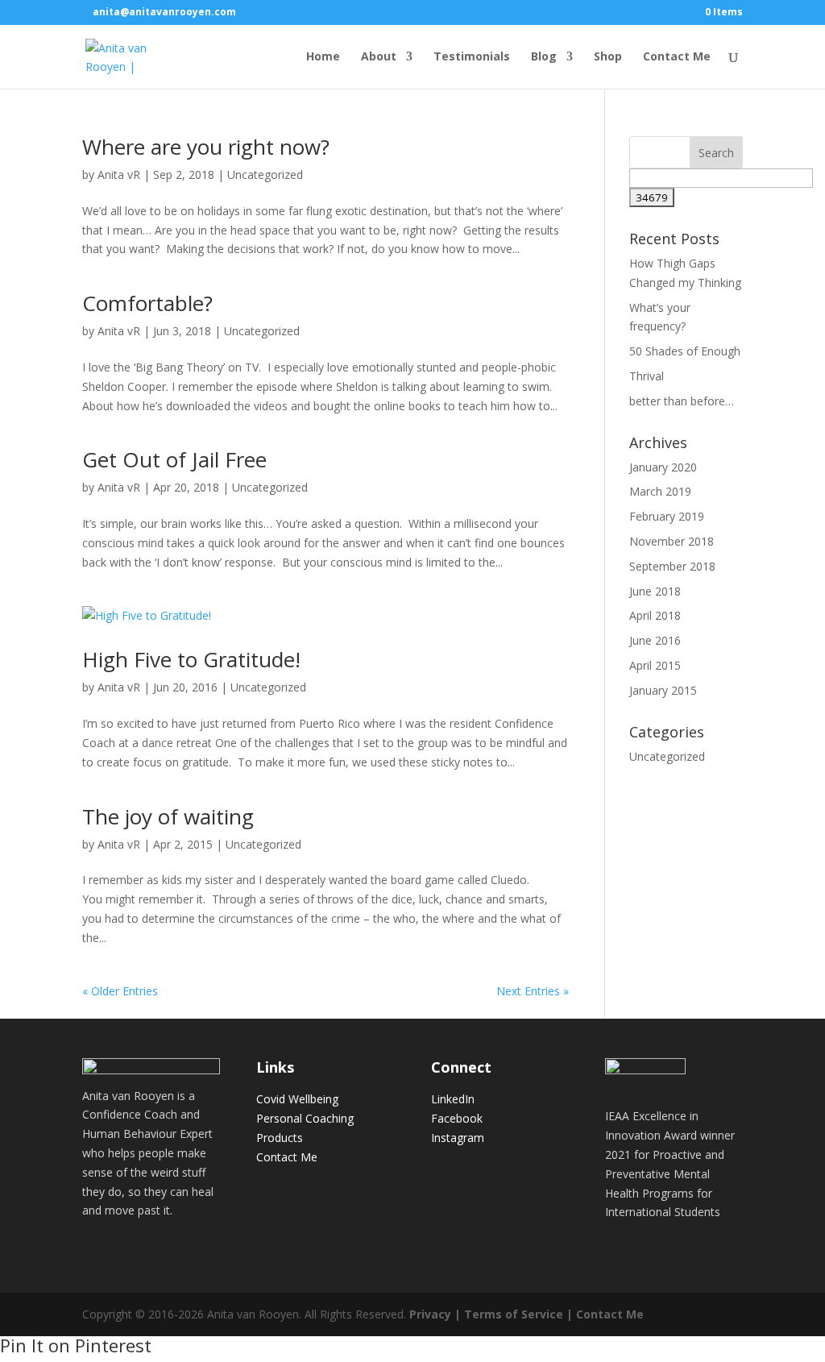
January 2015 (663, 690)
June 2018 (655, 591)
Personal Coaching (305, 1118)
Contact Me (677, 57)
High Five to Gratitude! (191, 659)
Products (279, 1137)
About (378, 57)
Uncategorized (265, 174)
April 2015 (655, 665)
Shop (608, 57)
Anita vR (118, 174)
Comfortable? (147, 303)
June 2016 (655, 640)
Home (323, 57)
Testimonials (471, 57)
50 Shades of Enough (684, 351)
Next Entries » (532, 991)
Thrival (646, 376)
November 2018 (671, 541)
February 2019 (666, 516)
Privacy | (435, 1314)
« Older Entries (120, 991)
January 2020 (663, 467)
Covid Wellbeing (297, 1099)
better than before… (681, 401)
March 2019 (660, 491)
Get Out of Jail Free (174, 459)
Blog (544, 57)
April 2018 (655, 615)
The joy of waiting (168, 816)
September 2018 (672, 566)
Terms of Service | (518, 1314)
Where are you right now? (206, 146)
